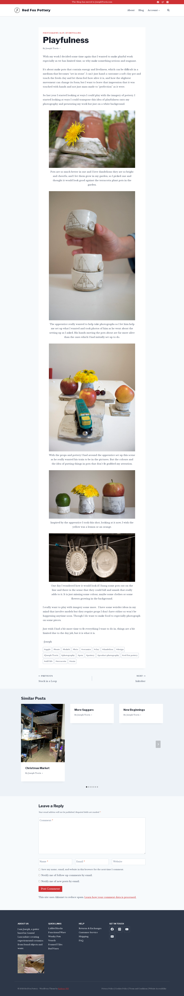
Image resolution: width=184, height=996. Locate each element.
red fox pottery (130, 655)
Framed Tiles (55, 944)
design (120, 649)
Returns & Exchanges (90, 928)
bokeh (66, 649)
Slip (62, 33)
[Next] (158, 744)
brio (75, 649)
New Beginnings (134, 709)
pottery (90, 655)
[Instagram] (167, 2)
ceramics (86, 649)
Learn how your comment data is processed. (110, 897)
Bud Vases (53, 948)
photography (50, 33)
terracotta (61, 661)
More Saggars (84, 709)
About (131, 10)
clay (96, 649)
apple (47, 649)
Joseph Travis (52, 48)
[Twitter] (163, 2)
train (72, 661)
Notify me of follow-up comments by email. (66, 875)
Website (117, 861)
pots (80, 655)
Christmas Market (37, 768)
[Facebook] (158, 2)
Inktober (140, 678)
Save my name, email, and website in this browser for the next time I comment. (82, 869)
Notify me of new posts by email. (60, 881)
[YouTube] (127, 929)
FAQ (81, 940)
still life (48, 661)
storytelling (73, 33)
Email (80, 861)
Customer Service (88, 932)
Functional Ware (57, 932)
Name (44, 861)
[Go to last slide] (25, 744)
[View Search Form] (167, 10)
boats (57, 649)
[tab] (86, 787)
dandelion (107, 649)
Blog (141, 10)
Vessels (52, 940)
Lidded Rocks (55, 928)
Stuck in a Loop (48, 678)
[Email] (112, 937)
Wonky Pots (54, 936)
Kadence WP (63, 989)
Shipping (83, 936)
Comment (46, 820)
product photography (108, 655)
